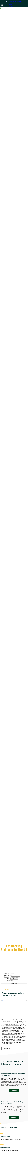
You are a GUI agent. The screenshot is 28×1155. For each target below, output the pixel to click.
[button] (3, 5)
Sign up (11, 6)
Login (10, 4)
